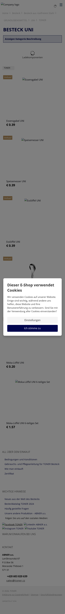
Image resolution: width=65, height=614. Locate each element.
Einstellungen (32, 320)
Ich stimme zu (32, 328)
